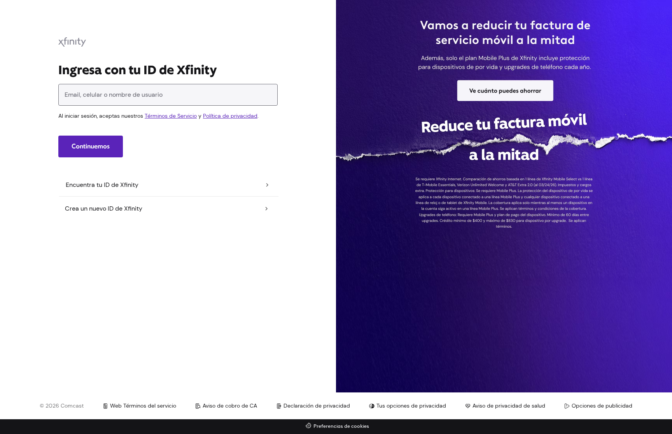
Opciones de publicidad (602, 405)
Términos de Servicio (171, 115)
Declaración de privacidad (317, 405)
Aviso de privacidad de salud (508, 405)
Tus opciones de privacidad (411, 405)
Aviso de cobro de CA (230, 405)
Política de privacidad (230, 115)
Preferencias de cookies (341, 426)
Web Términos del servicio (143, 405)
